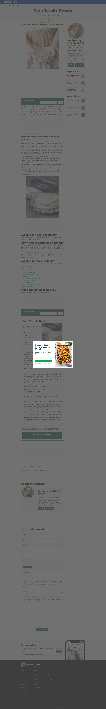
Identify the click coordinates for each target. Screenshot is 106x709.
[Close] (72, 343)
